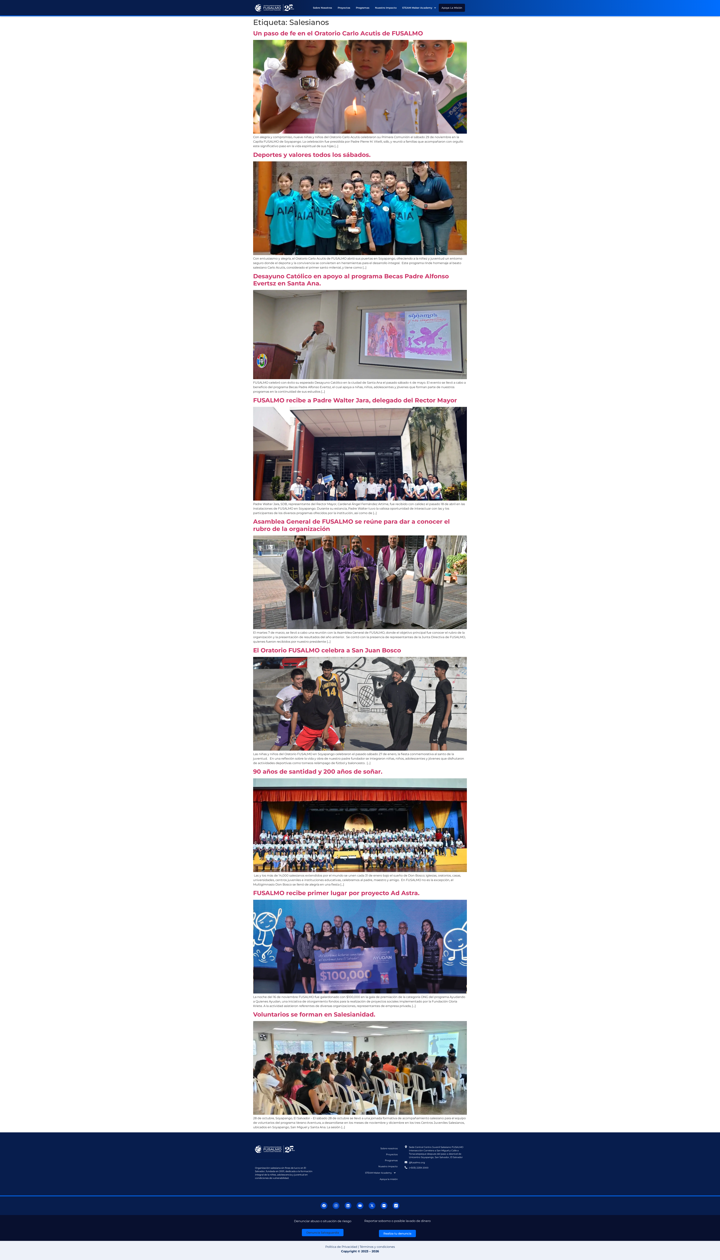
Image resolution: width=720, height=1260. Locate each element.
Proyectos (344, 7)
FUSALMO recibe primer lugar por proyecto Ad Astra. (336, 893)
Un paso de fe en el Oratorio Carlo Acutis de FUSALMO (338, 33)
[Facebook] (324, 1205)
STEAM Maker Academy (417, 7)
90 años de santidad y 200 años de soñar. (318, 771)
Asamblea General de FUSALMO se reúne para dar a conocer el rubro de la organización (351, 525)
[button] (419, 8)
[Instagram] (336, 1205)
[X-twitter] (372, 1205)
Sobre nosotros (322, 7)
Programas (362, 7)
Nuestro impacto (386, 7)
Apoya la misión (452, 7)
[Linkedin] (348, 1205)
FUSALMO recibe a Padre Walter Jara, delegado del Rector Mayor (355, 400)
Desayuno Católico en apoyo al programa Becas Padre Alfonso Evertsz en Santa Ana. (351, 280)
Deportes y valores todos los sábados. (312, 154)
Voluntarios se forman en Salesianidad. (314, 1014)
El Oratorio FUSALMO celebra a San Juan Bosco (327, 650)
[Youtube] (360, 1205)
